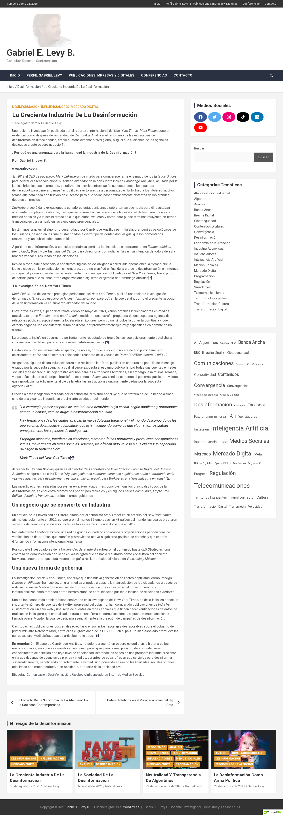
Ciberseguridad (205, 221)
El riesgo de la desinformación (40, 723)
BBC (197, 353)
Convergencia (204, 232)
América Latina (228, 343)
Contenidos (228, 374)
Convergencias (238, 386)
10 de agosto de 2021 (27, 123)
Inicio (157, 3)
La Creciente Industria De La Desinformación (37, 777)
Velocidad (255, 507)
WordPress (131, 807)
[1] (62, 145)
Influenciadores (55, 107)
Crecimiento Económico (206, 394)
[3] (107, 342)
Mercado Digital (85, 107)
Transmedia (237, 507)
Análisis (199, 204)
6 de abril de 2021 (90, 786)
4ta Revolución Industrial (212, 193)
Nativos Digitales (203, 463)
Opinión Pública (222, 463)
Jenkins (212, 442)
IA (230, 416)
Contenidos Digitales (209, 226)
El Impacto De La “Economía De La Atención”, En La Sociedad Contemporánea (53, 702)
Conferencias (251, 3)
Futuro (199, 417)
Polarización (239, 463)
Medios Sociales (133, 674)
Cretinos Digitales (229, 394)
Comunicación (37, 674)
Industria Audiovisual (209, 249)
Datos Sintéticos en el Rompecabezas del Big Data (140, 702)
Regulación (202, 282)
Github (222, 416)
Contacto (270, 3)
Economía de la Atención (212, 243)
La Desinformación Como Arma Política (238, 777)
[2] (150, 278)
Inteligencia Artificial (208, 260)
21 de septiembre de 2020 (164, 786)
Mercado (202, 454)
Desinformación (26, 107)
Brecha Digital (204, 215)
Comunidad (258, 364)
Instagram (201, 429)
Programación (204, 276)
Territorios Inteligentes (210, 298)
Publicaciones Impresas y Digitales (215, 3)
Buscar (199, 148)
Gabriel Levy (53, 123)
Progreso (201, 474)
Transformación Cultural (211, 304)
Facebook (78, 674)
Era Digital (239, 405)
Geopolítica (211, 416)
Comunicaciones (214, 363)
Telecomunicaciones (209, 293)
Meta (258, 454)
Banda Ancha (203, 210)
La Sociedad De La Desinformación (95, 777)
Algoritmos (202, 199)
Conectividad (205, 374)
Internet (114, 674)
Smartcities (202, 287)
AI (195, 343)
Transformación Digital (210, 309)
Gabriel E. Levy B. (41, 53)
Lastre (223, 442)
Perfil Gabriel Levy (177, 3)
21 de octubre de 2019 (229, 786)
